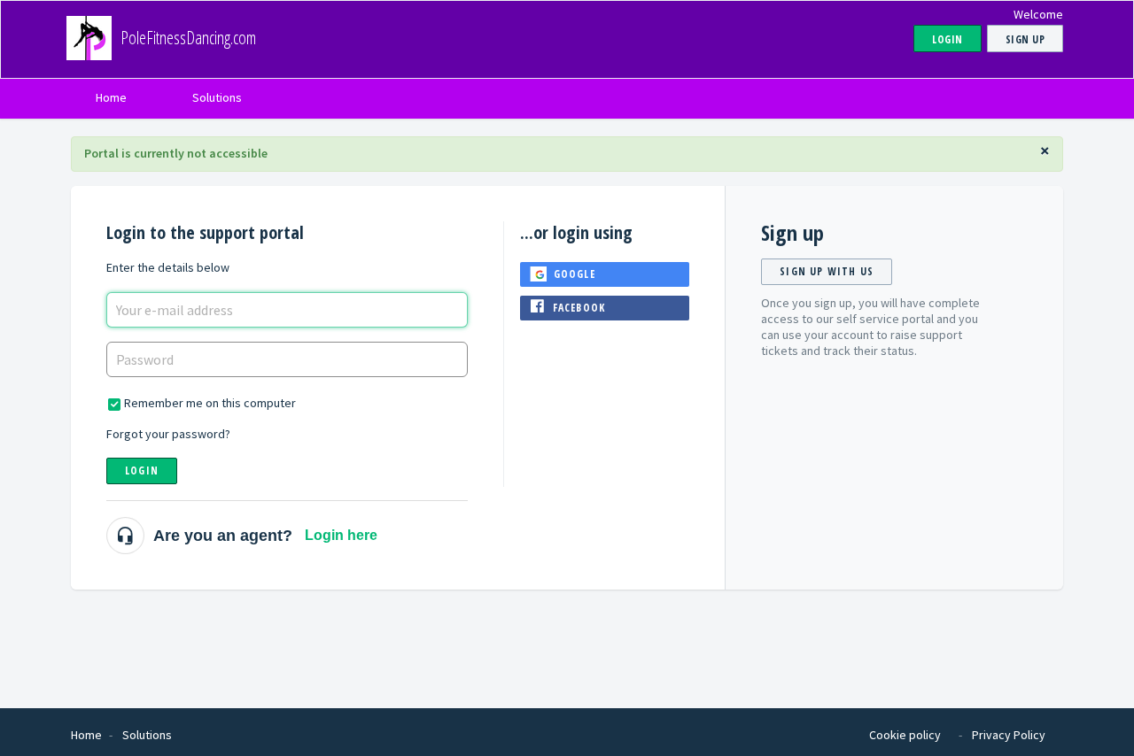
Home (111, 97)
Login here (341, 535)
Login (142, 470)
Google (574, 274)
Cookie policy (905, 735)
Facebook (579, 307)
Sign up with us (827, 271)
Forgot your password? (168, 434)
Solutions (217, 97)
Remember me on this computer (210, 403)
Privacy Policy (1008, 735)
